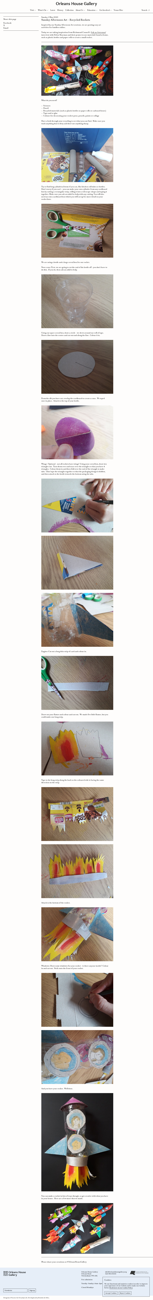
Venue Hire (118, 10)
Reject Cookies (125, 1293)
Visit (32, 10)
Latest (52, 10)
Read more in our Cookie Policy (121, 1288)
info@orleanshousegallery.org (116, 1272)
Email (5, 28)
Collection (69, 10)
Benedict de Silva (43, 1298)
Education (91, 10)
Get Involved (104, 10)
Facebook (7, 23)
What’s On (42, 10)
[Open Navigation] (148, 2)
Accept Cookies (110, 1293)
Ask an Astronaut (98, 32)
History (60, 10)
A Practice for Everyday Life (18, 1298)
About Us (79, 10)
